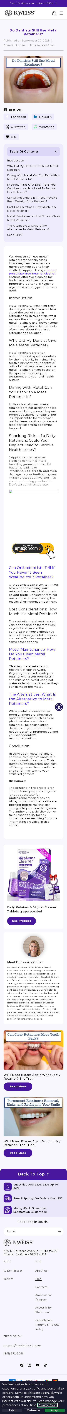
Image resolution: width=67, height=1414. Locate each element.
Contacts (41, 1287)
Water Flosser (13, 1270)
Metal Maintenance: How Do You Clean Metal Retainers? (32, 654)
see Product (21, 920)
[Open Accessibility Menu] (59, 707)
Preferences (33, 1410)
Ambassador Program (43, 1297)
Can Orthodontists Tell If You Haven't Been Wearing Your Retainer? (31, 572)
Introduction (15, 160)
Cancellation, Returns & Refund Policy (47, 1325)
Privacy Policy (47, 1405)
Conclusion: (15, 235)
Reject (12, 1410)
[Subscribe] (59, 1232)
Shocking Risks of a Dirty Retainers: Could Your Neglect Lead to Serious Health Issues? (31, 188)
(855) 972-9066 (13, 1353)
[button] (61, 13)
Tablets (8, 1279)
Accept (54, 1410)
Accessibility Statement (43, 1310)
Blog (38, 1279)
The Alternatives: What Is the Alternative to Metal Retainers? (32, 699)
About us (41, 1270)
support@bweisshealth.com (22, 1345)
